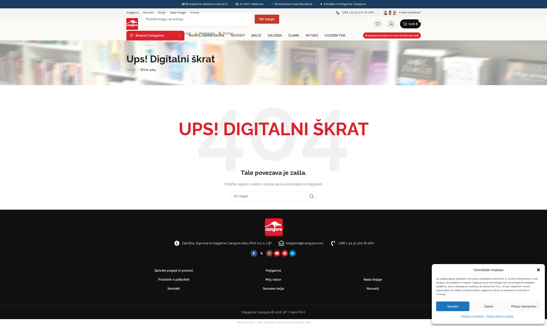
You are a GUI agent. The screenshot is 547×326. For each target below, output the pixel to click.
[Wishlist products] (378, 24)
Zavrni (488, 306)
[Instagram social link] (269, 253)
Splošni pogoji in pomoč (500, 316)
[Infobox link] (355, 12)
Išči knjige (267, 19)
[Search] (312, 196)
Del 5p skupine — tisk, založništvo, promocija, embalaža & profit (273, 322)
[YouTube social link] (277, 253)
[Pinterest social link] (285, 253)
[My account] (391, 24)
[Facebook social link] (254, 253)
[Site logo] (132, 24)
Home (130, 70)
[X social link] (261, 253)
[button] (538, 270)
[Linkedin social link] (292, 253)
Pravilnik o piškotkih (472, 316)
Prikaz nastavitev (524, 306)
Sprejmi (452, 306)
